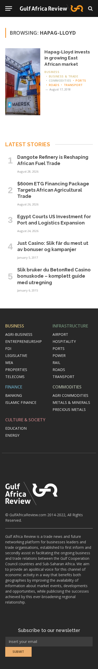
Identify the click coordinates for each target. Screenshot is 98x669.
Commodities (67, 387)
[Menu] (8, 8)
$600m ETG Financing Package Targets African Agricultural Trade (53, 190)
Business (14, 326)
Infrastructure (70, 326)
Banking (13, 395)
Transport (63, 376)
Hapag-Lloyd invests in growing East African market (67, 58)
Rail (56, 362)
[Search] (90, 8)
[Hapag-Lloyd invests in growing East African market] (22, 81)
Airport (60, 334)
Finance (13, 387)
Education (16, 428)
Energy (12, 435)
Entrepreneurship (23, 341)
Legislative (16, 355)
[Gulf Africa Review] (51, 8)
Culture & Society (25, 420)
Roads (59, 369)
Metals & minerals (71, 402)
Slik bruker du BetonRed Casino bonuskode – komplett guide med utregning (54, 276)
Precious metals (69, 409)
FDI (8, 348)
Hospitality (64, 341)
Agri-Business (18, 334)
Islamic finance (20, 402)
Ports (59, 348)
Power (59, 355)
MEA (9, 362)
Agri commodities (70, 395)
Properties (16, 369)
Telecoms (15, 376)
